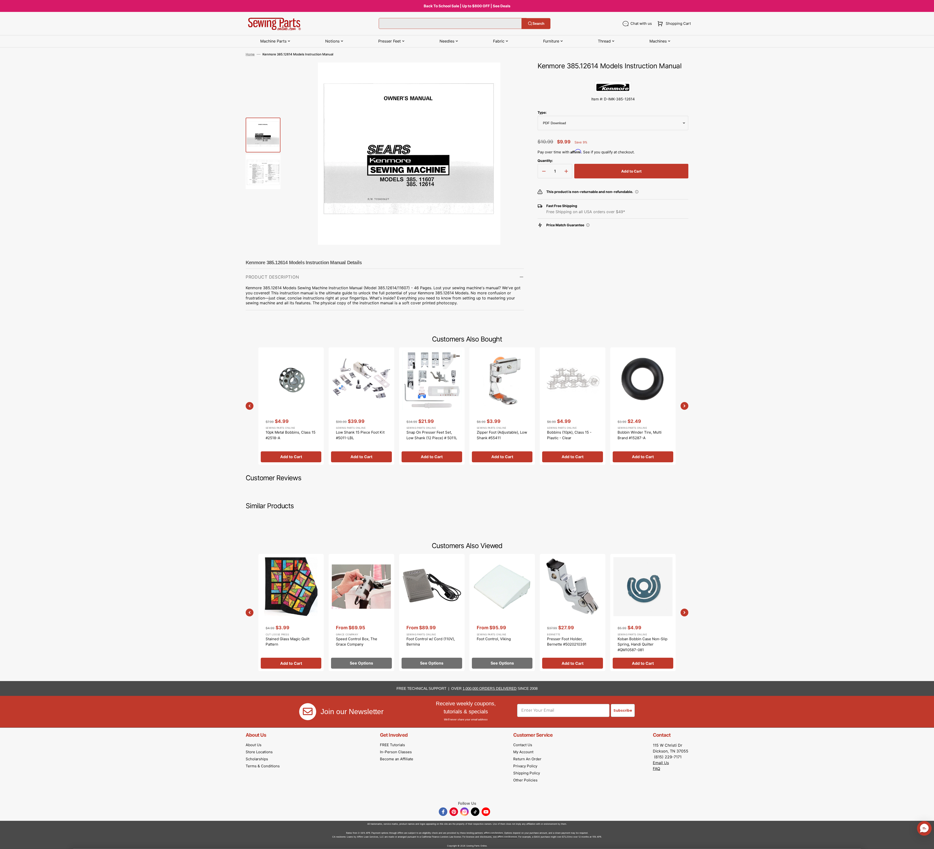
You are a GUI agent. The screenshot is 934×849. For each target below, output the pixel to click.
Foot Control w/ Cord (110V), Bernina (430, 642)
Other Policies (525, 780)
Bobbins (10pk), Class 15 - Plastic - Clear (569, 435)
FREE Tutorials (392, 745)
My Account (523, 752)
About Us (253, 745)
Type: (542, 112)
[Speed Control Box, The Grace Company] (361, 612)
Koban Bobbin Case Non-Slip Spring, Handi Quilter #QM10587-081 (642, 644)
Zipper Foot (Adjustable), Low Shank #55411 (502, 435)
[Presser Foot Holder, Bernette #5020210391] (572, 612)
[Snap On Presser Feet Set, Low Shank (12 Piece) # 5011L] (432, 405)
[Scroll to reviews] (613, 76)
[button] (673, 23)
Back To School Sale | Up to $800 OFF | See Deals (467, 6)
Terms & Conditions (263, 766)
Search (538, 23)
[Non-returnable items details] (636, 191)
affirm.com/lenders (493, 832)
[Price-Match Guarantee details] (587, 225)
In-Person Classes (396, 752)
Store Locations (259, 752)
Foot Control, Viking (494, 639)
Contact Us (522, 745)
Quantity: (545, 160)
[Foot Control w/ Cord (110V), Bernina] (432, 612)
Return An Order (527, 759)
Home (250, 54)
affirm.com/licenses (507, 836)
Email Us (661, 762)
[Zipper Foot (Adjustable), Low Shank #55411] (502, 405)
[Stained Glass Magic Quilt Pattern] (291, 612)
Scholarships (257, 759)
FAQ (656, 768)
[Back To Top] (927, 842)
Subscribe (622, 710)
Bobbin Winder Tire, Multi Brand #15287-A (640, 435)
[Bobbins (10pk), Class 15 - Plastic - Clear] (572, 405)
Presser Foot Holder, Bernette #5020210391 (566, 642)
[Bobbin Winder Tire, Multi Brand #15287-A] (643, 405)
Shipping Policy (526, 773)
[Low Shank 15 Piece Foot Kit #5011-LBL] (361, 405)
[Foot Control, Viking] (502, 612)
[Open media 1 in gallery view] (513, 73)
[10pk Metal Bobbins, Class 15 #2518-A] (291, 405)
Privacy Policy (525, 766)
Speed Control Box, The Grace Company (356, 642)
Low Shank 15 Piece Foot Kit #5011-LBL (360, 435)
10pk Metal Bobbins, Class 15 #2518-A (290, 435)
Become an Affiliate (396, 759)
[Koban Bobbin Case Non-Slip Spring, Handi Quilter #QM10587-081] (643, 612)
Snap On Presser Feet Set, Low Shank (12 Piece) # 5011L (431, 435)
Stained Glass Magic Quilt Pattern (287, 642)
